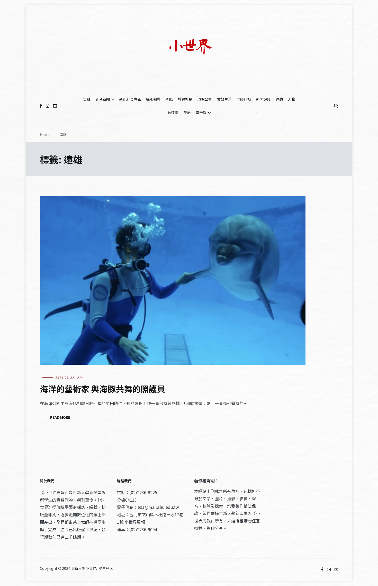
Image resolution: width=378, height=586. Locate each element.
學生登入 (105, 568)
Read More (60, 417)
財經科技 (244, 99)
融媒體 (172, 112)
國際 (169, 99)
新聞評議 (263, 99)
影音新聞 (102, 99)
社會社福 (185, 99)
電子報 (201, 112)
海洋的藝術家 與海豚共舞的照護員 (102, 389)
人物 (291, 99)
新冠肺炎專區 (130, 99)
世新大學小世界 (83, 568)
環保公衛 (204, 99)
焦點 (86, 99)
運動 (279, 99)
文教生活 (224, 99)
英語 (187, 112)
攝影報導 (153, 99)
